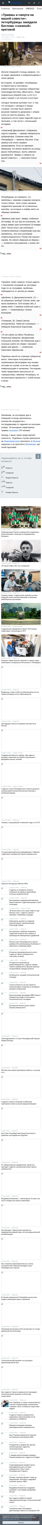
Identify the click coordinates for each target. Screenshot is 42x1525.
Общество (21, 37)
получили (13, 430)
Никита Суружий (7, 34)
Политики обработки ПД (11, 1519)
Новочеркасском (12, 441)
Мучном (36, 441)
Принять (21, 1522)
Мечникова (30, 444)
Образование (17, 8)
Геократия (5, 8)
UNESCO (30, 8)
